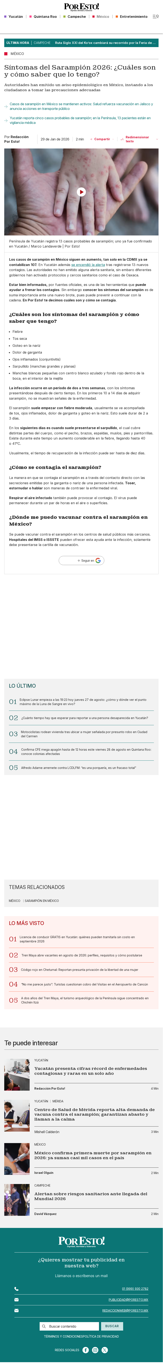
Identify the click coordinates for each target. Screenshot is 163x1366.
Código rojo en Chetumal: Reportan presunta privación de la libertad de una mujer (79, 969)
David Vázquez (45, 1213)
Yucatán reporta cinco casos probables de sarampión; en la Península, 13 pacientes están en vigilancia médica (80, 120)
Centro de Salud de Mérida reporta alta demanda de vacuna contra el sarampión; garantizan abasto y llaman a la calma (94, 1114)
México (14, 900)
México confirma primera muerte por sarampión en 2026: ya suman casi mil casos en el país (93, 1155)
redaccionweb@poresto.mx (125, 1310)
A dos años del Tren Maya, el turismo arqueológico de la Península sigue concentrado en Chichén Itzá (85, 1000)
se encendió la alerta (88, 265)
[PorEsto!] (81, 7)
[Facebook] (85, 1350)
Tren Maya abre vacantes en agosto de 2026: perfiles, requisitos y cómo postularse (81, 955)
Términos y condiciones (63, 1336)
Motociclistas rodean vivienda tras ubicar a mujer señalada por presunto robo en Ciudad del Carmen (84, 734)
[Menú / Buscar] (156, 16)
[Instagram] (95, 1350)
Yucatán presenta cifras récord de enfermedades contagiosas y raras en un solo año (90, 1071)
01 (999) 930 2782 (135, 1288)
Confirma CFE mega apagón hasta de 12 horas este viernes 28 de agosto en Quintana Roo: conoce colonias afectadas (86, 752)
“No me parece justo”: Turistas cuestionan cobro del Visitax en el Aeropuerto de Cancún (84, 984)
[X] (105, 1350)
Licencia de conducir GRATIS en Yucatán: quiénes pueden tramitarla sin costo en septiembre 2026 (77, 939)
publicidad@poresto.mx (128, 1300)
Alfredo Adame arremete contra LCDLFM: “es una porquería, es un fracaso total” (78, 768)
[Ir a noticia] (17, 1075)
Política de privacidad (101, 1336)
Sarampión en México (42, 900)
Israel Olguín (43, 1172)
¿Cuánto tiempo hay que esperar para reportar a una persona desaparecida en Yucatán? (84, 718)
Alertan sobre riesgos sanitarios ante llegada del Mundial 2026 (90, 1196)
